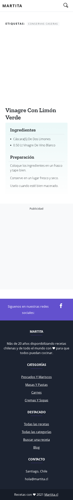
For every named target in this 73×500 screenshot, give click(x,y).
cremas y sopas (36, 400)
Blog (36, 447)
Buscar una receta (36, 440)
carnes (36, 392)
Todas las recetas (36, 424)
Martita (12, 5)
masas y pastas (36, 385)
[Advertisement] (36, 67)
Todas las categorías (36, 432)
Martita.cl (51, 494)
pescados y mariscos (36, 377)
